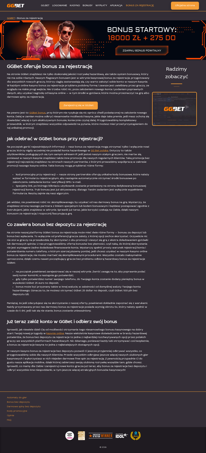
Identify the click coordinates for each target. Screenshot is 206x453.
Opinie (10, 415)
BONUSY (88, 5)
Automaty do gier (17, 398)
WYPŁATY (101, 5)
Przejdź (174, 122)
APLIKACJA (116, 5)
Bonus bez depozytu (18, 402)
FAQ (9, 420)
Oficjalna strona (185, 5)
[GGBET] (174, 109)
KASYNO (75, 5)
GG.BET (45, 5)
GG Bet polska (99, 151)
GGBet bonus (37, 113)
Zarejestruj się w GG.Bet (78, 105)
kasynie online (55, 333)
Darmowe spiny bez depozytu (23, 407)
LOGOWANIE (59, 5)
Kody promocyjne (17, 411)
